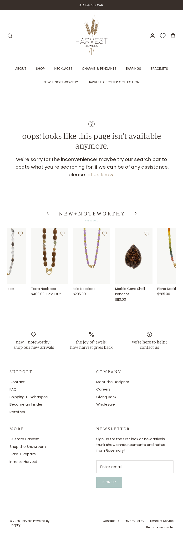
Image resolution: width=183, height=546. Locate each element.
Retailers (17, 411)
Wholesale (105, 404)
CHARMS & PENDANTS (99, 68)
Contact (17, 381)
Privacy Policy (134, 521)
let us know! (100, 174)
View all (91, 220)
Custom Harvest (24, 438)
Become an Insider (26, 404)
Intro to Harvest (23, 461)
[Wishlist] (162, 35)
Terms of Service (161, 521)
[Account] (151, 36)
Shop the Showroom (28, 446)
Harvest (26, 521)
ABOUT (20, 68)
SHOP (40, 68)
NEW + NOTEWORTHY (61, 82)
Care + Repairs (23, 453)
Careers (103, 389)
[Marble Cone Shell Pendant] (133, 256)
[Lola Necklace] (91, 256)
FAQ (13, 389)
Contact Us (111, 521)
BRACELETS (159, 68)
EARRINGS (133, 68)
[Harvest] (92, 36)
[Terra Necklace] (49, 256)
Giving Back (106, 396)
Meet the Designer (112, 381)
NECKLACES (63, 68)
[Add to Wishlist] (20, 233)
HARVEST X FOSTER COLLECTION (113, 82)
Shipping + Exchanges (29, 396)
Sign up (109, 482)
